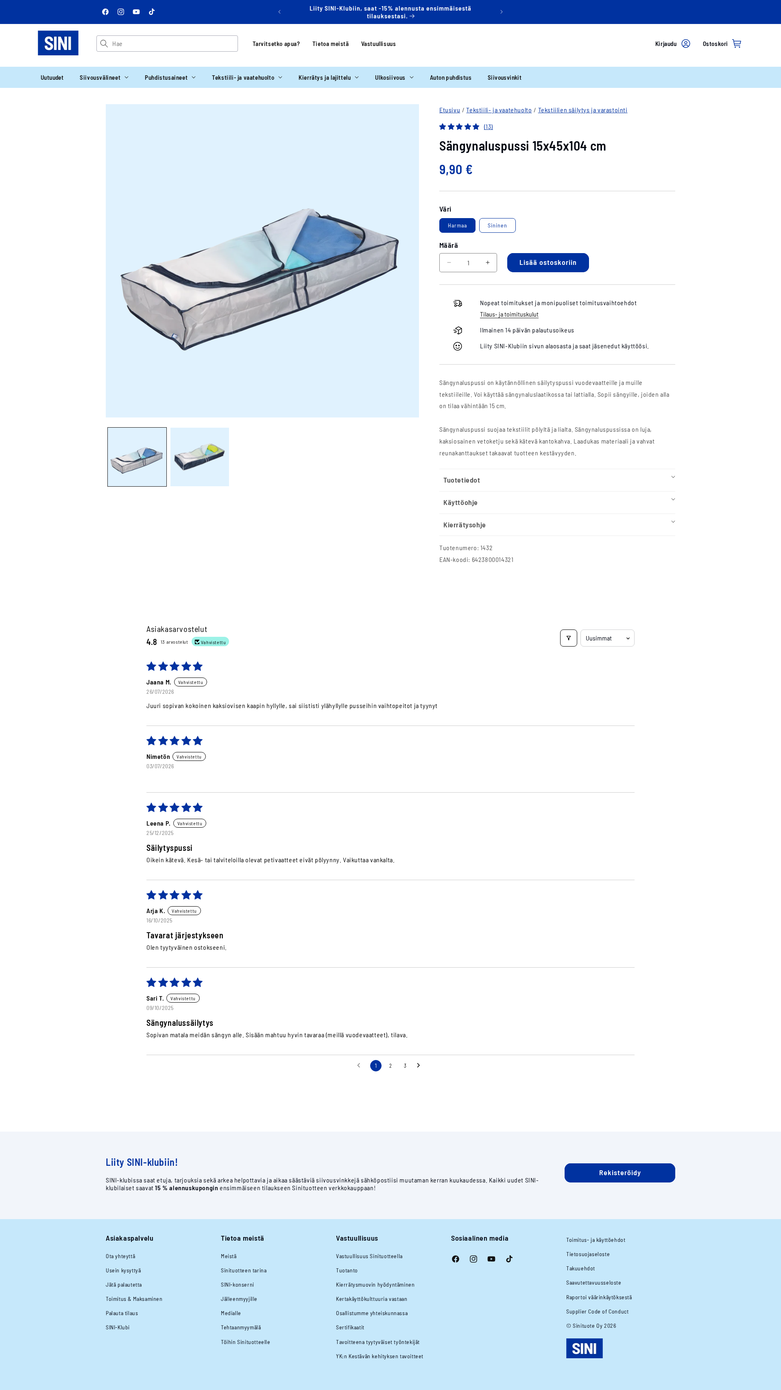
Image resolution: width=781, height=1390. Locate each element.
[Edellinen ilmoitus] (279, 12)
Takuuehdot (580, 1268)
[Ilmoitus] (501, 12)
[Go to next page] (420, 1065)
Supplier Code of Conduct (597, 1311)
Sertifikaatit (350, 1327)
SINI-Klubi (118, 1327)
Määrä (448, 244)
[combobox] (174, 43)
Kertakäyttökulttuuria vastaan (371, 1298)
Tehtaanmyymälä (241, 1327)
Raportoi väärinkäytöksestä (599, 1297)
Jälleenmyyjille (239, 1298)
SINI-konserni (237, 1284)
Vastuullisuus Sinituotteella (369, 1255)
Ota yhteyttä (120, 1255)
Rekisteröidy (620, 1172)
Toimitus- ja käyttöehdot (595, 1239)
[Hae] (104, 43)
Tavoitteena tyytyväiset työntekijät (378, 1341)
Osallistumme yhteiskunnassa (372, 1312)
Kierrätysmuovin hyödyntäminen (375, 1284)
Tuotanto (347, 1270)
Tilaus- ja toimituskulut (509, 314)
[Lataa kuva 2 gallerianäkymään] (199, 457)
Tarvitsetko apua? (276, 43)
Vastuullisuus (378, 43)
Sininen (497, 225)
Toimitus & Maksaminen (134, 1298)
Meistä (229, 1255)
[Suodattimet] (568, 638)
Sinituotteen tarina (243, 1270)
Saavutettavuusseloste (594, 1282)
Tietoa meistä (330, 43)
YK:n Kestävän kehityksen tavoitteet (379, 1356)
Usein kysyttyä (123, 1270)
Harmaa (457, 225)
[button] (104, 77)
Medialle (231, 1312)
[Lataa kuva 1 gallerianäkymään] (137, 457)
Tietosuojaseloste (588, 1253)
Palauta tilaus (122, 1312)
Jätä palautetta (124, 1284)
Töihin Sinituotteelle (246, 1341)
